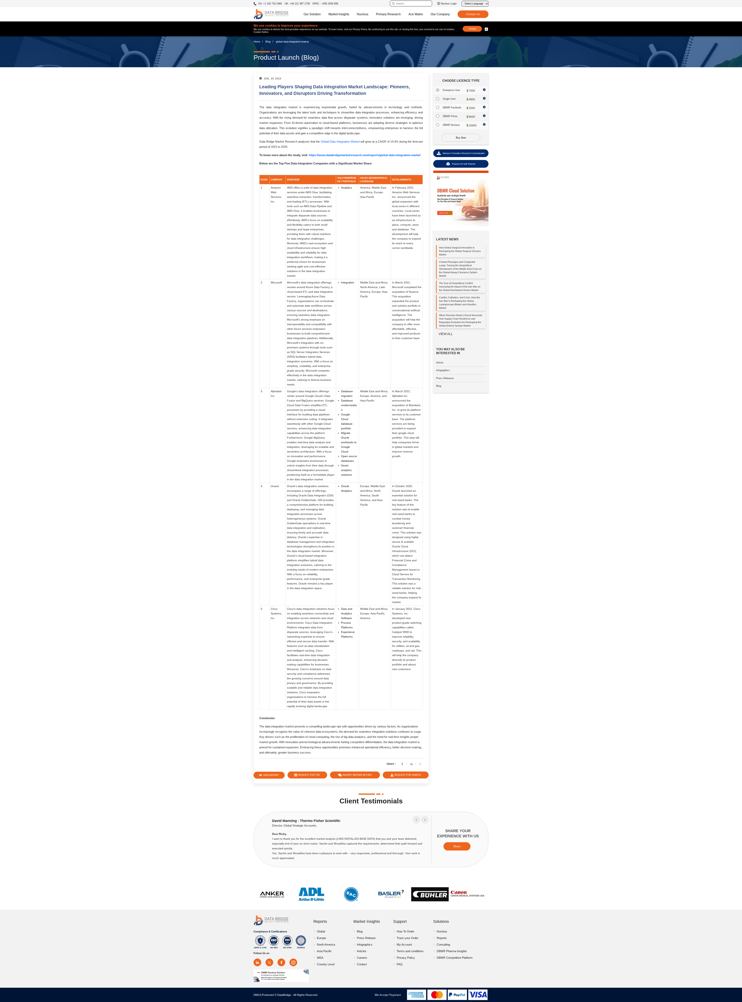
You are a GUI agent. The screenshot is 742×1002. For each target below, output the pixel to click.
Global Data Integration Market (340, 141)
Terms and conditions (410, 951)
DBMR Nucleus (451, 124)
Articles (361, 951)
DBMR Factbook (452, 107)
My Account (404, 944)
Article (439, 362)
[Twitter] (421, 763)
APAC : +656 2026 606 (325, 3)
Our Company (440, 14)
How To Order (405, 931)
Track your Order (407, 938)
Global (321, 931)
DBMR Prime (450, 116)
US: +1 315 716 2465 (269, 3)
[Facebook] (402, 763)
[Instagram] (293, 962)
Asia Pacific (324, 951)
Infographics (443, 370)
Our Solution (312, 14)
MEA (320, 957)
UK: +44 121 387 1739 (297, 3)
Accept (472, 28)
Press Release (366, 938)
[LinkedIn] (257, 962)
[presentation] (416, 819)
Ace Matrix (415, 14)
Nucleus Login (449, 3)
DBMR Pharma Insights (452, 951)
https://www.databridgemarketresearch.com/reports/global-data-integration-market (364, 155)
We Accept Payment (389, 994)
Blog (268, 41)
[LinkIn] (412, 763)
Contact (362, 964)
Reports (442, 938)
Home (257, 41)
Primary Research (388, 14)
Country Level (325, 964)
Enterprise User (451, 90)
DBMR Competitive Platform (455, 957)
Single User (449, 98)
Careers (362, 957)
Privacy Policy (406, 957)
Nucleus (362, 14)
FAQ (399, 964)
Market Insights (338, 14)
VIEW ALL (446, 334)
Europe (321, 938)
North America (326, 944)
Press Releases (445, 378)
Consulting (443, 944)
